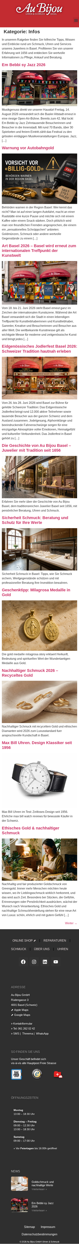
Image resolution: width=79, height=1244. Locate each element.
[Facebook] (23, 961)
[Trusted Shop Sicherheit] (37, 1080)
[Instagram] (34, 961)
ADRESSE (18, 987)
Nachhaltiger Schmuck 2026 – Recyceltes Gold (30, 673)
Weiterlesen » (39, 1189)
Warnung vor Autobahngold (28, 148)
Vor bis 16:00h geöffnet (36, 1148)
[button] (76, 20)
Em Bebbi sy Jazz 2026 (23, 64)
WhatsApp (42, 1033)
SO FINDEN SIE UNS (25, 1051)
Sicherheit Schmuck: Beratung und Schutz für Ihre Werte (35, 520)
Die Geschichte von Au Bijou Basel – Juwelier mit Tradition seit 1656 (36, 448)
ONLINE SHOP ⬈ (24, 940)
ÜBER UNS (42, 949)
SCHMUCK (18, 949)
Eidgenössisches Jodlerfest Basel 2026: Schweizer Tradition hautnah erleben (39, 348)
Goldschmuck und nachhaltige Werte (43, 1183)
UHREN (62, 949)
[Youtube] (55, 961)
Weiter (71, 923)
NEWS (15, 1171)
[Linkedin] (45, 961)
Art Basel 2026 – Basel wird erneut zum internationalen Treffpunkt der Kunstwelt (39, 250)
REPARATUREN (55, 940)
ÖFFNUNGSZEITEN (24, 1097)
